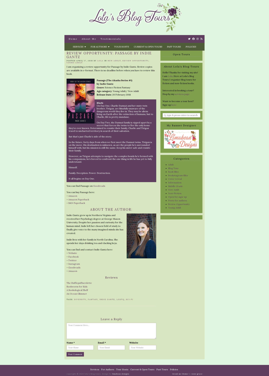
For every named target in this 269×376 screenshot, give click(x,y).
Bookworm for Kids (77, 286)
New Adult (114, 61)
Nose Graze (197, 374)
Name (71, 342)
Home (73, 38)
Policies (191, 46)
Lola (100, 61)
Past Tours (174, 46)
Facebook (73, 256)
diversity (80, 299)
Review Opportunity (135, 61)
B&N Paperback (76, 203)
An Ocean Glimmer (77, 293)
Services (78, 46)
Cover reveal (175, 178)
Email (102, 342)
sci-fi (129, 299)
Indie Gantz (107, 299)
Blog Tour (173, 168)
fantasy (93, 299)
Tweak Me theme (180, 374)
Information (174, 182)
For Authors (99, 46)
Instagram (74, 263)
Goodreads (99, 185)
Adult (171, 164)
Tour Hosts (121, 46)
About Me (89, 38)
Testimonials (111, 38)
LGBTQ (120, 299)
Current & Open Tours (148, 46)
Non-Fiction (174, 193)
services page (182, 94)
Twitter (72, 260)
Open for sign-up (177, 196)
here (173, 104)
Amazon (72, 195)
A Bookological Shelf (77, 290)
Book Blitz (173, 171)
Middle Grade (175, 186)
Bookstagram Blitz (178, 175)
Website (72, 253)
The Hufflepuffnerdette (79, 283)
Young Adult (75, 63)
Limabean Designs (120, 374)
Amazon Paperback (78, 199)
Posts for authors (177, 200)
